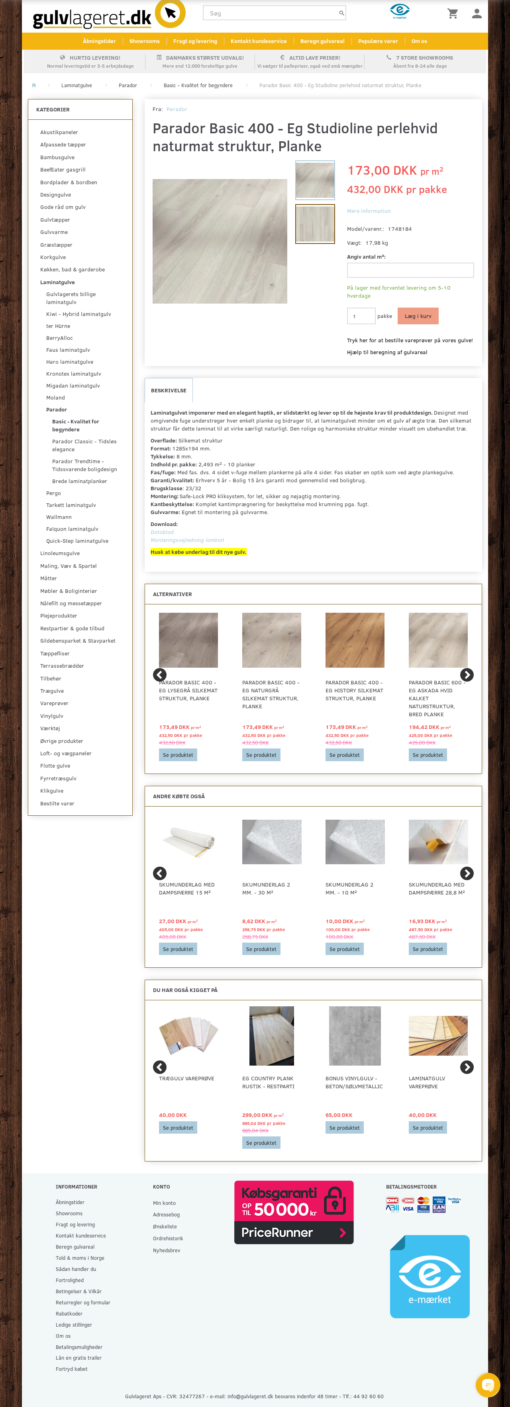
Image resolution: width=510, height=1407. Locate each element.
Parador (177, 109)
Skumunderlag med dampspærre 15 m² (187, 888)
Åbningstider (99, 41)
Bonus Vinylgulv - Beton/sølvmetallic (354, 1082)
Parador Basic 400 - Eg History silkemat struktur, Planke (354, 690)
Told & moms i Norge (80, 1257)
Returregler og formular (83, 1302)
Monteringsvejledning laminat (187, 540)
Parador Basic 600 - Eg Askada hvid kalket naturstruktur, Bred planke (437, 698)
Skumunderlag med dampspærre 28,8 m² (437, 888)
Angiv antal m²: (366, 256)
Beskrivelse (168, 390)
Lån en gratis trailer (79, 1357)
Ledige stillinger (74, 1324)
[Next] (467, 675)
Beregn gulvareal (322, 41)
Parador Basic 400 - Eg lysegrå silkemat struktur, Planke (188, 690)
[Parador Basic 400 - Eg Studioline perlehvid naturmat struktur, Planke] (220, 241)
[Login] (477, 12)
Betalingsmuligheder (79, 1346)
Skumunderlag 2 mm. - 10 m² (349, 888)
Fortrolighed (70, 1279)
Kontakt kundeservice (259, 41)
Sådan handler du (76, 1268)
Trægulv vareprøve (186, 1078)
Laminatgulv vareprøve (427, 1082)
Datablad (162, 532)
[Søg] (341, 13)
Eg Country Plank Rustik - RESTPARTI (268, 1082)
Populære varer (378, 41)
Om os (419, 41)
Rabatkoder (69, 1313)
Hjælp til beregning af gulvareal (387, 352)
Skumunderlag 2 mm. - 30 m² (266, 888)
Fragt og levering (195, 41)
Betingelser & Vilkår (79, 1291)
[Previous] (160, 675)
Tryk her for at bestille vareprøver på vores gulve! (410, 340)
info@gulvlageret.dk (250, 1396)
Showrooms (144, 41)
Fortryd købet (72, 1368)
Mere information (369, 210)
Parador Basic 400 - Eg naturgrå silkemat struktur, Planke (271, 694)
